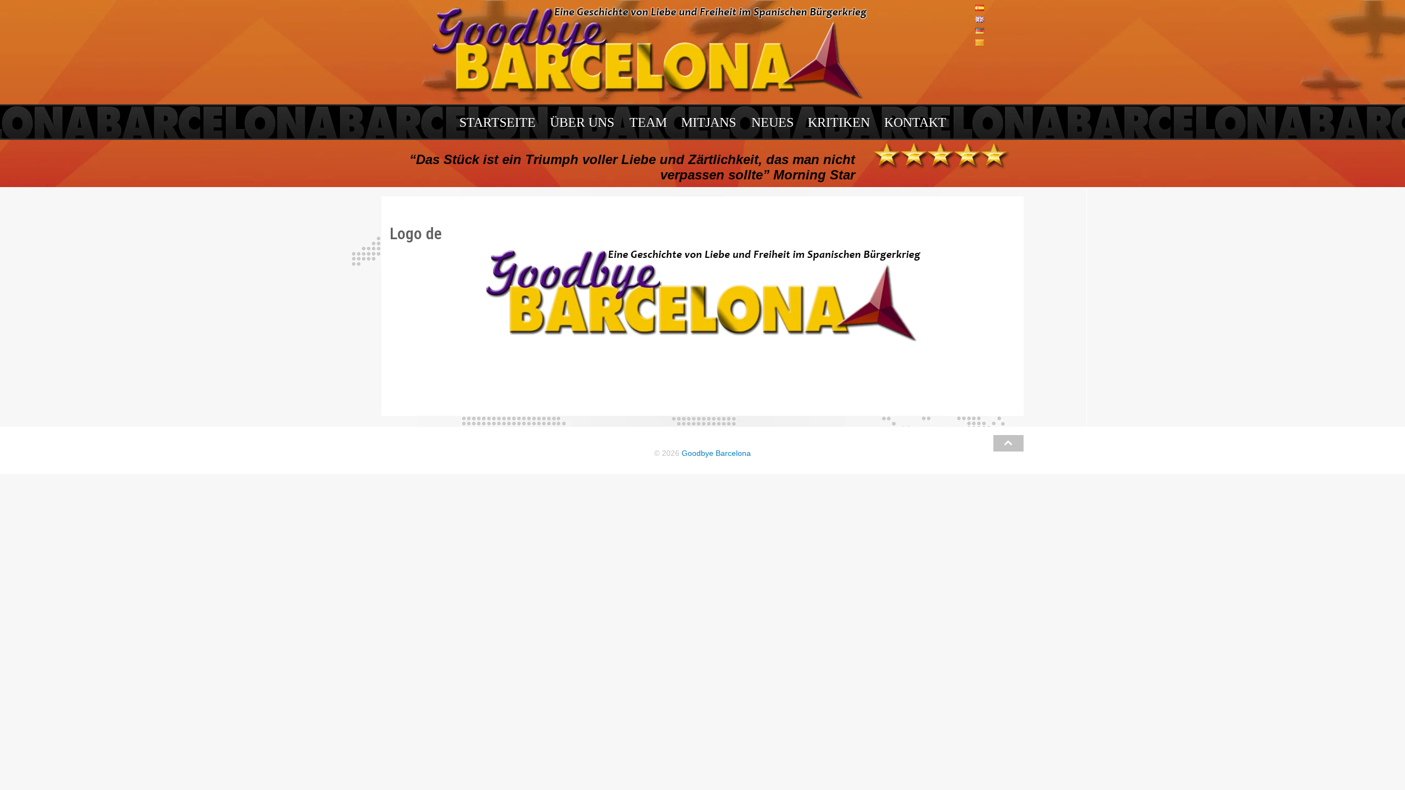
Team (648, 122)
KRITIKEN (839, 122)
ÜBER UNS (582, 122)
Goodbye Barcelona (716, 453)
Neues (772, 122)
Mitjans (708, 122)
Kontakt (915, 122)
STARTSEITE (497, 122)
